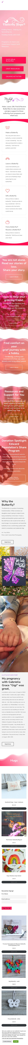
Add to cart (14, 808)
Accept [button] (16, 1041)
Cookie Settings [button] (7, 1041)
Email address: (6, 899)
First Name (5, 894)
